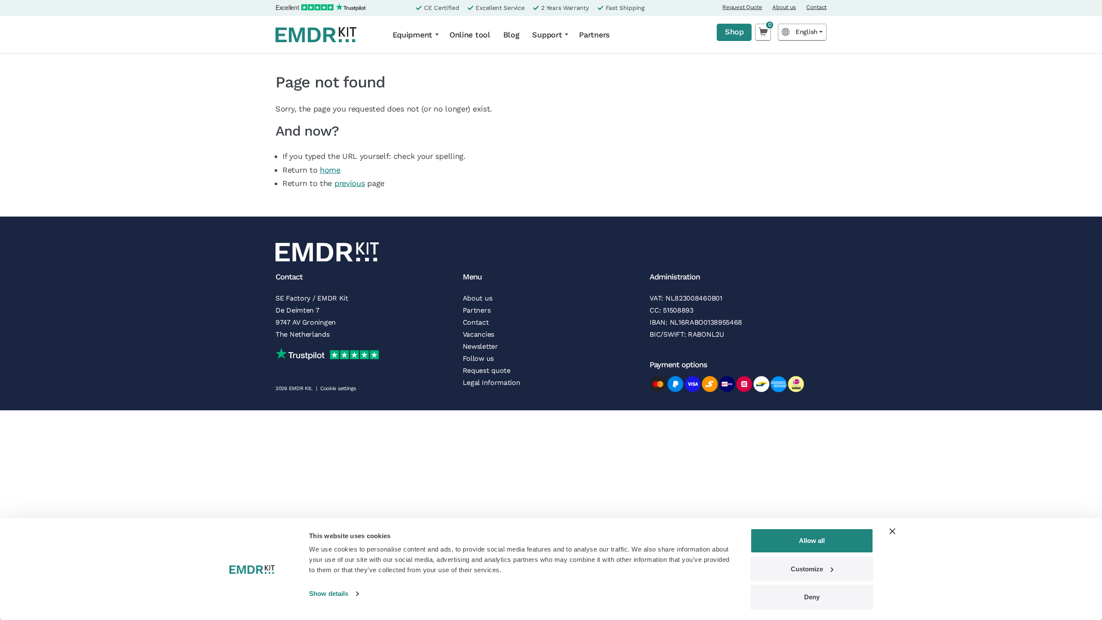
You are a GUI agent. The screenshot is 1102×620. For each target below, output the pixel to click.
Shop (734, 31)
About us (784, 7)
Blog (511, 34)
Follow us (478, 358)
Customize (807, 569)
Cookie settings (338, 388)
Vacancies (478, 334)
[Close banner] (892, 531)
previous (349, 183)
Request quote (487, 370)
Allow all (812, 540)
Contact (816, 7)
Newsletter (480, 346)
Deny (812, 597)
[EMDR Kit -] (326, 35)
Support (547, 34)
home (330, 169)
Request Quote (742, 7)
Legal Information (491, 382)
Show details (328, 593)
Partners (594, 34)
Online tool (469, 34)
